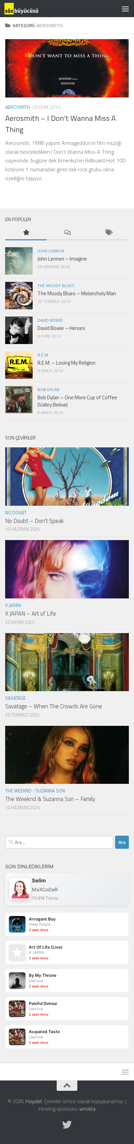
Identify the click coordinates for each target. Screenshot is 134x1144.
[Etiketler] (108, 233)
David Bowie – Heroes (61, 328)
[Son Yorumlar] (67, 233)
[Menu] (125, 8)
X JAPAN (13, 605)
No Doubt (15, 512)
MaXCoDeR (45, 889)
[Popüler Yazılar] (25, 233)
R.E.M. (43, 355)
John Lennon (50, 251)
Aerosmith (17, 107)
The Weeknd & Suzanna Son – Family (50, 798)
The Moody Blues (56, 285)
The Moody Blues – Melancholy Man (76, 293)
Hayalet (33, 1101)
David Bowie (50, 320)
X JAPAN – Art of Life (30, 613)
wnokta (87, 1109)
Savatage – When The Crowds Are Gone (53, 706)
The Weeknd (18, 790)
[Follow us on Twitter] (67, 1125)
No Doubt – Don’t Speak (34, 520)
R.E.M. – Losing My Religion (66, 363)
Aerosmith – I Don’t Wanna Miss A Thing (60, 123)
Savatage (15, 698)
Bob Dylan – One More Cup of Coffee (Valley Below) (77, 401)
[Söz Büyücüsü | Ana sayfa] (26, 8)
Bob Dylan (48, 389)
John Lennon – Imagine (62, 259)
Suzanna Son (50, 790)
